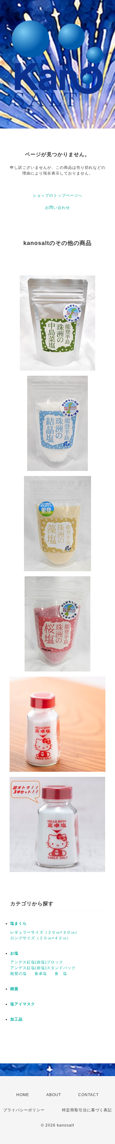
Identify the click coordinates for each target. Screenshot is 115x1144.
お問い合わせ (57, 207)
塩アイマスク (22, 1004)
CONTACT (88, 1095)
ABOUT (53, 1095)
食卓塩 (40, 973)
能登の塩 (18, 973)
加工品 (16, 1019)
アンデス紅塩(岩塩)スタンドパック (43, 968)
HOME (22, 1095)
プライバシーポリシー (24, 1110)
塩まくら (18, 923)
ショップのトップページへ (57, 195)
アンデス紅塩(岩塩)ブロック (36, 962)
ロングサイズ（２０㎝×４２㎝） (40, 938)
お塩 (14, 953)
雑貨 (14, 989)
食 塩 (61, 973)
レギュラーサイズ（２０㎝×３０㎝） (44, 932)
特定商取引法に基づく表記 (87, 1110)
